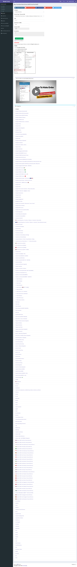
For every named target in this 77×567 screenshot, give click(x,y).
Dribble (16, 551)
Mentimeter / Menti (18, 549)
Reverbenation (17, 413)
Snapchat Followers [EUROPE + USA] (21, 373)
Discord (16, 385)
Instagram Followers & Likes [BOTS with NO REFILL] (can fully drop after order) (28, 161)
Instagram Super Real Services (20, 157)
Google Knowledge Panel (19, 515)
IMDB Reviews (17, 427)
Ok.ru (16, 538)
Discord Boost (17, 501)
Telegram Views (18, 146)
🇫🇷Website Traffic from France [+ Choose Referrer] (24, 454)
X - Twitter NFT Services (19, 297)
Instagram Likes (18, 125)
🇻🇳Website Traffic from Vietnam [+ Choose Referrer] (24, 465)
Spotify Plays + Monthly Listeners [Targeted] (22, 335)
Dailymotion (17, 398)
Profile (3, 6)
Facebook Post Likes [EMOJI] (20, 215)
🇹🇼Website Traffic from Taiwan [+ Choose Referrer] (23, 484)
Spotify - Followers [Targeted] (20, 345)
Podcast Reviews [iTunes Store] (20, 419)
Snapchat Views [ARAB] (19, 371)
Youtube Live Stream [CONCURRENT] (21, 274)
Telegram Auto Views (18, 327)
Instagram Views (18, 123)
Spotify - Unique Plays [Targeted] (20, 333)
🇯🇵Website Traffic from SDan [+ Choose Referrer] (23, 488)
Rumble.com (17, 519)
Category (16, 10)
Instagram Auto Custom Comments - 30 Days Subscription (25, 188)
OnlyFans (16, 503)
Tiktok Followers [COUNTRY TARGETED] (21, 308)
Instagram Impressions (19, 192)
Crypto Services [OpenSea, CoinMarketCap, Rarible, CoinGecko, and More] (28, 390)
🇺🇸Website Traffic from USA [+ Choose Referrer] (23, 442)
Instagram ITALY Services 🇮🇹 (20, 167)
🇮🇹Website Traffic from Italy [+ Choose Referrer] (23, 469)
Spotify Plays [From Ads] (19, 343)
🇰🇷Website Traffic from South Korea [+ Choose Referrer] (24, 444)
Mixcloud (16, 415)
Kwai (16, 547)
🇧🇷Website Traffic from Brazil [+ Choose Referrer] (23, 448)
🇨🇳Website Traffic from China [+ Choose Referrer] (23, 480)
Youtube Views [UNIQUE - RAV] (20, 253)
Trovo (16, 557)
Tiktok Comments (18, 310)
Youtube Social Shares (19, 431)
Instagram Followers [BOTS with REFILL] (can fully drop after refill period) (27, 163)
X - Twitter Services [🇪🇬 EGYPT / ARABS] (22, 287)
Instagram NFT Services (19, 207)
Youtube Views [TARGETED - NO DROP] (21, 255)
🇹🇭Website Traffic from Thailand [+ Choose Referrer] (24, 486)
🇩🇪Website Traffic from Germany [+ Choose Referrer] (24, 452)
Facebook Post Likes (18, 224)
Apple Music (17, 528)
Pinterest (17, 392)
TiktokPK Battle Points (19, 314)
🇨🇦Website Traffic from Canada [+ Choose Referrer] (24, 457)
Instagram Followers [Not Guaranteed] (21, 113)
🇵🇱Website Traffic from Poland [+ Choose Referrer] (24, 473)
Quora (16, 511)
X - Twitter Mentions (18, 295)
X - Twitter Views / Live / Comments (21, 291)
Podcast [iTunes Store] (19, 417)
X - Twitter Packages (18, 280)
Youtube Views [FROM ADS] (19, 257)
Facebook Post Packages (19, 226)
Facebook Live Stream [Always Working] (22, 234)
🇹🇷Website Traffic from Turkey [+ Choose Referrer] (23, 478)
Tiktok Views (17, 301)
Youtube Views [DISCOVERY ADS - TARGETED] (22, 260)
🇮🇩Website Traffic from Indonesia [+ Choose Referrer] (24, 450)
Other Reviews (17, 543)
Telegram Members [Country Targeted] (21, 320)
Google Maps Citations (19, 517)
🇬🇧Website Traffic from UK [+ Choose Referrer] (23, 440)
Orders (3, 7)
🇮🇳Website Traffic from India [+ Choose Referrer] (23, 446)
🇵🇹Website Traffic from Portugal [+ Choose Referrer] (24, 496)
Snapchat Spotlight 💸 (19, 377)
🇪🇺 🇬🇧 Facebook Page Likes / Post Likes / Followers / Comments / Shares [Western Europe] (30, 222)
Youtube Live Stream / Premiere (20, 268)
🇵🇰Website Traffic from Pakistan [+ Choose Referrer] (24, 490)
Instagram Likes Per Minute (19, 205)
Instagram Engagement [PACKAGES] (21, 151)
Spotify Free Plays (18, 360)
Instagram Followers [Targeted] (20, 140)
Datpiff (16, 408)
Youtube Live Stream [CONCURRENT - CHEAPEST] (23, 276)
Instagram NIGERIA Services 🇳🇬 (20, 171)
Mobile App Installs (18, 421)
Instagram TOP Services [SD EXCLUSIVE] (22, 209)
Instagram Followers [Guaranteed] (21, 111)
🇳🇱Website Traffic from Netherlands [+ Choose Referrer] (24, 471)
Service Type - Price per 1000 (19, 14)
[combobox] (29, 12)
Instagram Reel (17, 186)
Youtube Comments (18, 266)
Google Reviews (18, 513)
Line (16, 555)
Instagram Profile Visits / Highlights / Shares (22, 190)
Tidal (16, 425)
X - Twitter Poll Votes (18, 289)
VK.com (16, 396)
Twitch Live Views (18, 406)
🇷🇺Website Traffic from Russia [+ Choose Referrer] (23, 459)
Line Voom (17, 553)
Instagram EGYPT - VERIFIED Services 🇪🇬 (22, 182)
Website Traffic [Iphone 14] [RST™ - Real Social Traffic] (24, 492)
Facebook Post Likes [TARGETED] (20, 134)
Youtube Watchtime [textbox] (18, 11)
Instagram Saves (18, 195)
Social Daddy (24, 565)
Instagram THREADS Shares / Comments (22, 121)
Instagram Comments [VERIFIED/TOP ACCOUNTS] (23, 159)
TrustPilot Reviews (18, 545)
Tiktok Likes (17, 304)
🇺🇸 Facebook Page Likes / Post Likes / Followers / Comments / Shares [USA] (28, 220)
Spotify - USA (17, 352)
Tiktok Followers (18, 306)
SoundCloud (17, 387)
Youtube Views (17, 138)
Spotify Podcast (18, 348)
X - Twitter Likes (18, 283)
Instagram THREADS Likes (19, 119)
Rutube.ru (17, 507)
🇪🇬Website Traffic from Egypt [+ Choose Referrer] (23, 494)
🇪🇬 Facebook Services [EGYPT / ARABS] (22, 249)
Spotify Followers (18, 354)
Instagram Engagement (19, 199)
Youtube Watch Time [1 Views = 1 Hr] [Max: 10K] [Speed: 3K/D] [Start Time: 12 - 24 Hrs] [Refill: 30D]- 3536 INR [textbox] (29, 16)
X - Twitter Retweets (18, 285)
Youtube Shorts (18, 251)
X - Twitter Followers (18, 278)
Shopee (16, 536)
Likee (16, 530)
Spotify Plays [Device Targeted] (20, 337)
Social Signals (17, 522)
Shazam (16, 394)
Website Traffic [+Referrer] (19, 436)
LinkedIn (16, 379)
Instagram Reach (18, 130)
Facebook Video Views (19, 230)
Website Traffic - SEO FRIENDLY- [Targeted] (22, 438)
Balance (3, 9)
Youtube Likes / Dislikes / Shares (20, 144)
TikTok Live (17, 312)
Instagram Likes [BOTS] (19, 136)
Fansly (16, 505)
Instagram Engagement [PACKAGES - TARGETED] (23, 165)
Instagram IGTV (17, 184)
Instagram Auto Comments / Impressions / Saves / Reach (25, 203)
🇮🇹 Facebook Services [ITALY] (20, 243)
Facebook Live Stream (19, 232)
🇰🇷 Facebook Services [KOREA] (20, 245)
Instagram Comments (19, 142)
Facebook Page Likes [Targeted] (20, 213)
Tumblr (16, 402)
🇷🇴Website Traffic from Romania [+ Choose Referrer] (24, 499)
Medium (16, 400)
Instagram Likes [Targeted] (19, 127)
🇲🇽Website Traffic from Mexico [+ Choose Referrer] (24, 463)
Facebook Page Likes (19, 211)
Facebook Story (18, 228)
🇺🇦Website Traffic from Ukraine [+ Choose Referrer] (24, 461)
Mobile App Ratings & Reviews (20, 423)
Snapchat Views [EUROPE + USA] (20, 375)
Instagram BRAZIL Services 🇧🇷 (20, 169)
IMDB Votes (17, 429)
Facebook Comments (19, 218)
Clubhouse (17, 383)
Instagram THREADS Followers (20, 117)
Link (15, 18)
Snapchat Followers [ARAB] (19, 369)
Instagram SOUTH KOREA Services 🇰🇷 (21, 174)
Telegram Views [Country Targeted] (21, 329)
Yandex (16, 532)
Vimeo (16, 410)
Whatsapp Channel (18, 132)
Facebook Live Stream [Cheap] (20, 236)
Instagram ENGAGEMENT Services (21, 153)
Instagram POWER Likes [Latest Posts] (21, 155)
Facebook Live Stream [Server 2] (20, 272)
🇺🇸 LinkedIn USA (18, 381)
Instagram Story (18, 197)
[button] (14, 1)
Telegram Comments (18, 331)
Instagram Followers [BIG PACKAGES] (21, 115)
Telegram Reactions (18, 325)
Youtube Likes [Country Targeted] (21, 264)
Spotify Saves (17, 356)
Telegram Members (18, 322)
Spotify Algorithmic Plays (19, 339)
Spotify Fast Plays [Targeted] (20, 366)
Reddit (16, 534)
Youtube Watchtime (18, 262)
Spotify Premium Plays (19, 350)
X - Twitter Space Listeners (19, 299)
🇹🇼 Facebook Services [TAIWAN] (20, 247)
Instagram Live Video (18, 201)
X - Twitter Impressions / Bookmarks (21, 293)
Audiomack (17, 526)
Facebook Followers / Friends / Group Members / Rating (24, 239)
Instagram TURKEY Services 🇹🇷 (20, 176)
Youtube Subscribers (18, 148)
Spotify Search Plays (18, 362)
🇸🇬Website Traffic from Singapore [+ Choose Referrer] (24, 482)
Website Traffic (17, 434)
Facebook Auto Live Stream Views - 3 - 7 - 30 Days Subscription (25, 241)
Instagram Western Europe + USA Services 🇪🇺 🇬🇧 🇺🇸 (24, 178)
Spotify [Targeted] (18, 364)
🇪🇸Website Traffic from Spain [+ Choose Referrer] (23, 475)
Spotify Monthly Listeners (19, 358)
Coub (16, 540)
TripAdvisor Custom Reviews (20, 509)
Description (16, 31)
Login (3, 11)
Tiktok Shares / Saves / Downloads (21, 318)
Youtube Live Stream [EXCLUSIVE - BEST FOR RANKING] (24, 270)
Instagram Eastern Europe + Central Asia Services (23, 180)
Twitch (16, 404)
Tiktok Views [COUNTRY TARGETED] (21, 316)
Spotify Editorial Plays (19, 341)
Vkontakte (17, 524)
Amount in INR (17, 26)
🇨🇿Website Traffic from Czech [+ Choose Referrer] (23, 467)
